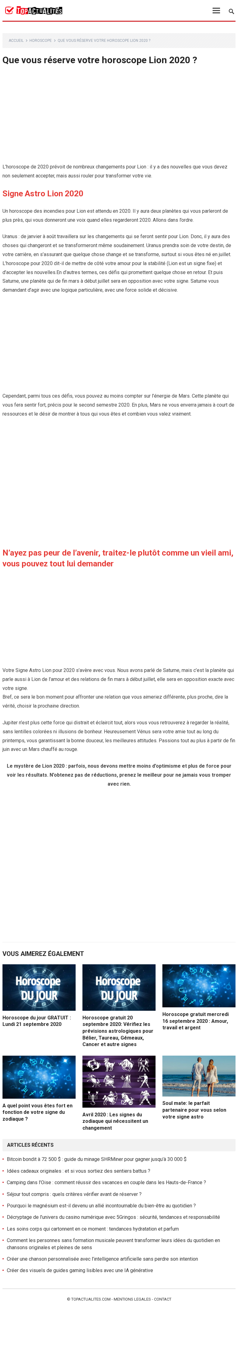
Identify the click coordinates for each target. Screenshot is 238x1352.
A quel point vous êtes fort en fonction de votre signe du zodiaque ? (37, 1112)
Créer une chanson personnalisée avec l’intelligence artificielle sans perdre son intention (102, 1259)
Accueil (16, 40)
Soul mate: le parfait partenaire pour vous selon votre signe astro (194, 1109)
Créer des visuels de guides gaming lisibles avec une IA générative (80, 1270)
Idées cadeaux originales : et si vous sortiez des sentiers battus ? (78, 1171)
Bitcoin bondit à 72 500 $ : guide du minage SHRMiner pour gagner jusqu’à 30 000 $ (97, 1159)
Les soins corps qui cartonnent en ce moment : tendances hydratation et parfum (93, 1229)
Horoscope (40, 40)
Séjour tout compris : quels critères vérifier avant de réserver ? (74, 1194)
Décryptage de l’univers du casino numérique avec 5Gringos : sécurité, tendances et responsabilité (113, 1217)
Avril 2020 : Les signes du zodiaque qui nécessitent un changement (115, 1121)
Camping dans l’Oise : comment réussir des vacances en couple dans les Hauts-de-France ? (106, 1182)
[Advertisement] (119, 116)
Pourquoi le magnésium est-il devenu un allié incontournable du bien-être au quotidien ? (101, 1206)
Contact (162, 1299)
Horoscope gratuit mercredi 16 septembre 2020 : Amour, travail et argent (195, 1021)
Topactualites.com (91, 1299)
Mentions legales (132, 1299)
